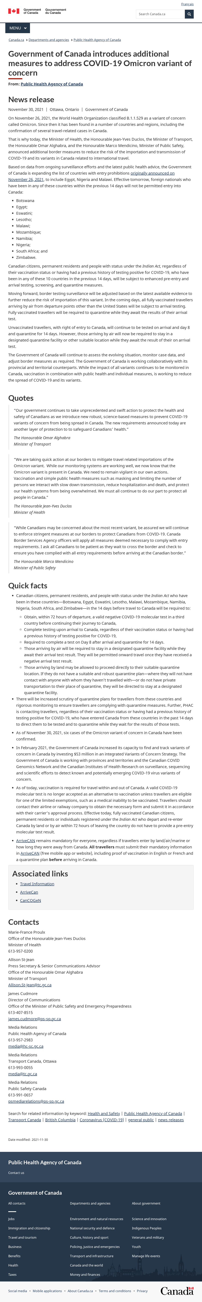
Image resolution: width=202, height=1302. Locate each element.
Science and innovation (149, 1219)
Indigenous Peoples (147, 1228)
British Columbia (60, 1119)
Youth (136, 1247)
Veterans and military (148, 1237)
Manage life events (146, 1256)
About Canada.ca (80, 1291)
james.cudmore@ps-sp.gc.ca (34, 1018)
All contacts (16, 1203)
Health (13, 1265)
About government (146, 1203)
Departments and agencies (49, 40)
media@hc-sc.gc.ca (25, 1046)
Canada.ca (16, 40)
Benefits (14, 1256)
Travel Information (37, 883)
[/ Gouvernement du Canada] (37, 11)
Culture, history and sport (89, 1237)
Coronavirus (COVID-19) (102, 1119)
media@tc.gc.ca (22, 1073)
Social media (17, 1291)
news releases (171, 1119)
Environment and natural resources (96, 1219)
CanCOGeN (30, 900)
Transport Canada (24, 1119)
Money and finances (85, 1274)
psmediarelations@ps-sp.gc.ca (36, 1101)
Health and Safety (104, 1113)
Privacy (142, 1291)
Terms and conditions (115, 1291)
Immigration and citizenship (29, 1228)
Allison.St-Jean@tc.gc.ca (29, 984)
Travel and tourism (22, 1237)
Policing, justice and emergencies (95, 1247)
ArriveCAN (25, 840)
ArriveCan (29, 892)
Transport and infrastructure (91, 1256)
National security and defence (92, 1228)
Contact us (16, 1173)
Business (15, 1247)
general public (141, 1119)
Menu (15, 28)
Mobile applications (47, 1291)
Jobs (11, 1219)
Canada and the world (86, 1265)
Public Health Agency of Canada (97, 40)
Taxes (12, 1274)
